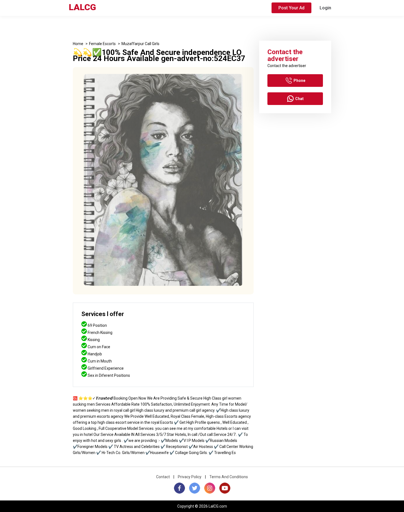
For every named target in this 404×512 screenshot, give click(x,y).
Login (325, 7)
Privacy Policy (189, 477)
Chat (299, 98)
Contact (163, 477)
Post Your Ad (291, 7)
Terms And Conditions (228, 477)
